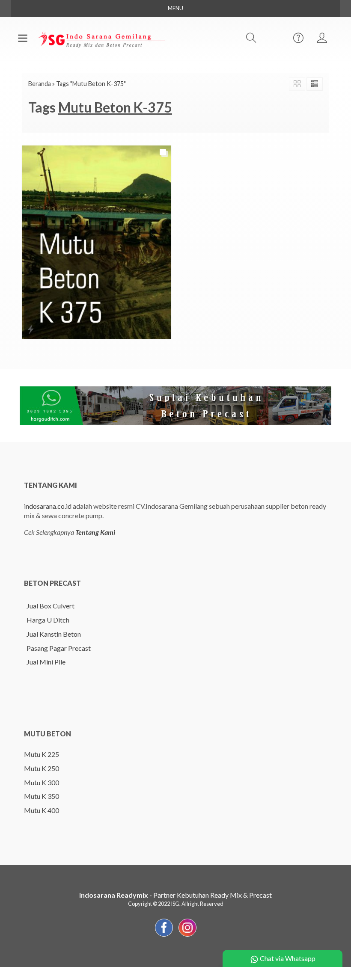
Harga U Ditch (48, 620)
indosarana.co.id (47, 506)
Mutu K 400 (41, 810)
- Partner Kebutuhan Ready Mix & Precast (175, 895)
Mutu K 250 (41, 768)
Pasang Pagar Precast (59, 648)
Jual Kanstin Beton (54, 634)
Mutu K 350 (41, 796)
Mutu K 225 (41, 754)
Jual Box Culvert (50, 606)
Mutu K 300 (41, 782)
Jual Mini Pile (46, 662)
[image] (101, 37)
